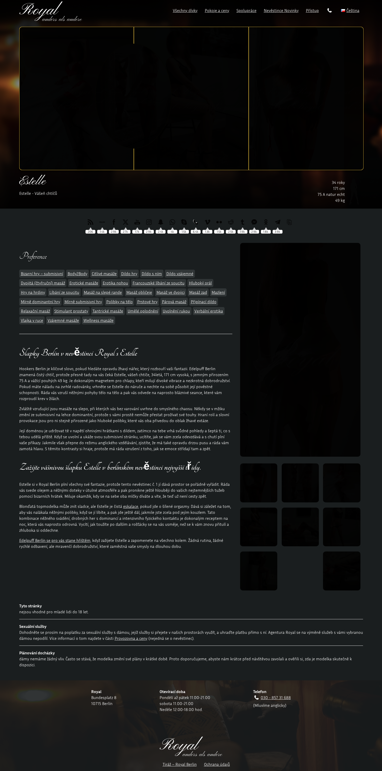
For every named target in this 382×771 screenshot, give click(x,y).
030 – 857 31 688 (330, 11)
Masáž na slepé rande (103, 292)
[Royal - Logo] (50, 19)
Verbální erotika (208, 311)
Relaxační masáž (35, 311)
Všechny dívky (185, 10)
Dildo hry (129, 273)
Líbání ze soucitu (64, 292)
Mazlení (218, 292)
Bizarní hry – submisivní (42, 273)
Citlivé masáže (104, 273)
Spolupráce (246, 10)
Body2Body (77, 273)
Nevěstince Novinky (281, 10)
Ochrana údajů (217, 764)
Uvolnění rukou (176, 311)
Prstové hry (147, 301)
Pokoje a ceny (217, 10)
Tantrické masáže (108, 311)
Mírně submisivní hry (83, 301)
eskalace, (131, 506)
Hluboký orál (200, 282)
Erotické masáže (83, 282)
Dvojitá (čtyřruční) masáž (43, 282)
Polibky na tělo (119, 301)
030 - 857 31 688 (276, 697)
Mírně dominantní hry (40, 301)
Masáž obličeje (139, 292)
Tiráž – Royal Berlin (180, 764)
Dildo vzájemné (179, 273)
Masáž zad (198, 292)
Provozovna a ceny (131, 638)
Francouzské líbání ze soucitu (159, 282)
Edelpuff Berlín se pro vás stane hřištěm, (55, 540)
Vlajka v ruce (32, 320)
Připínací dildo (203, 301)
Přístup (312, 10)
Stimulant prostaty (71, 311)
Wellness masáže (98, 320)
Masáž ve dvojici (170, 292)
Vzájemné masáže (63, 320)
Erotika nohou (115, 282)
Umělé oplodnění (143, 311)
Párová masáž (174, 301)
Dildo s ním (152, 273)
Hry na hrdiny (33, 292)
